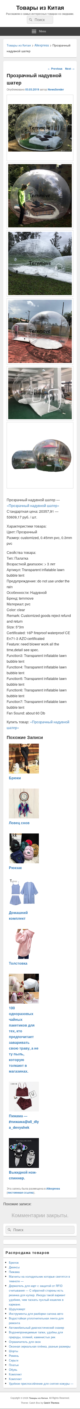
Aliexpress (53, 1188)
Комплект (15, 1374)
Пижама (14, 1272)
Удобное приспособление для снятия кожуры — (41, 1383)
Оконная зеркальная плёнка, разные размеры (39, 1346)
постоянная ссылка (21, 1192)
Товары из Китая (40, 7)
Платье (14, 1365)
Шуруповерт (17, 1309)
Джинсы (14, 1267)
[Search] (30, 20)
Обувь (13, 1369)
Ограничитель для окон (25, 1342)
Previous (55, 69)
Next (69, 69)
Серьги (13, 1360)
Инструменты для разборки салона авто (36, 1313)
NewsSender (56, 89)
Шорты (13, 1351)
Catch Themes (51, 1402)
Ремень (14, 1355)
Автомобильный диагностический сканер (36, 1327)
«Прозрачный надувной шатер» (33, 505)
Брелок (14, 1262)
